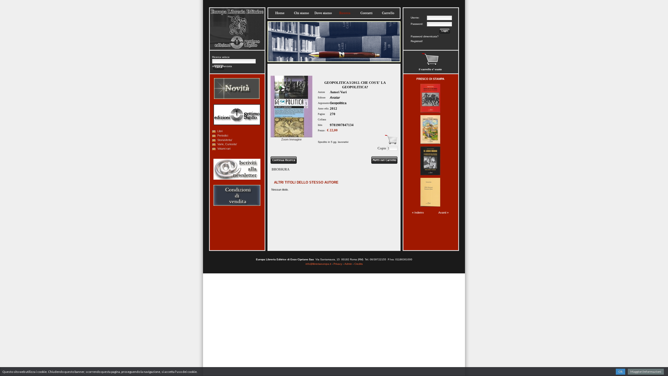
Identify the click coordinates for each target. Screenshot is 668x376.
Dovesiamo (323, 13)
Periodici (222, 135)
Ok (620, 371)
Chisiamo (301, 13)
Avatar (335, 97)
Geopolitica (338, 103)
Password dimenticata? (425, 36)
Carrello (388, 13)
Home (279, 13)
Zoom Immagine (291, 139)
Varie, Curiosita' (227, 144)
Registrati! (417, 41)
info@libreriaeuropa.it (318, 263)
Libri (220, 131)
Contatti (366, 13)
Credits (358, 263)
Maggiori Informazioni (645, 371)
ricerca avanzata (222, 66)
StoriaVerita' (224, 140)
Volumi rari (223, 148)
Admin (348, 263)
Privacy (337, 263)
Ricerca (344, 13)
